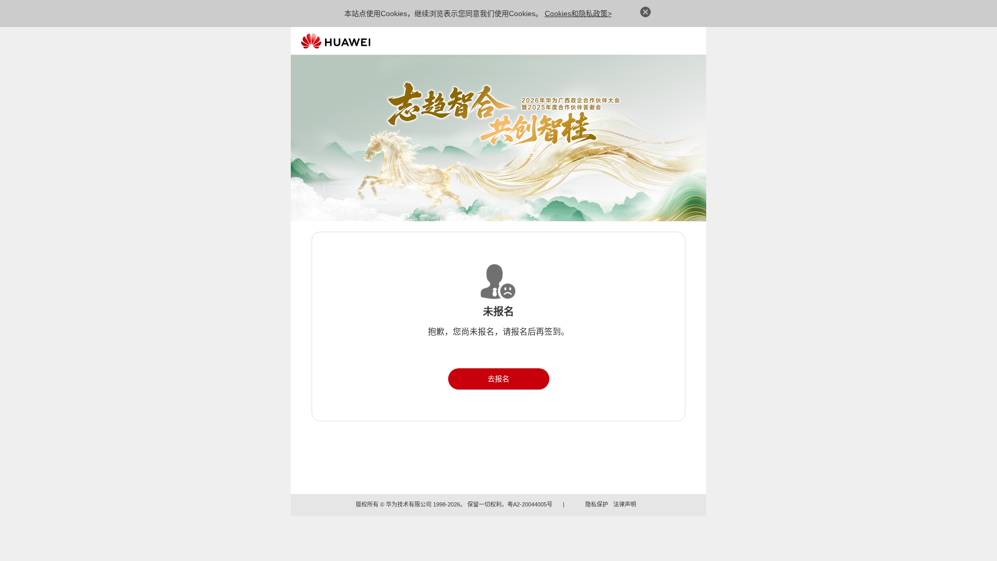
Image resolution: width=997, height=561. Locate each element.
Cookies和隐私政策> (578, 13)
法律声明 (624, 504)
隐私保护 (596, 504)
